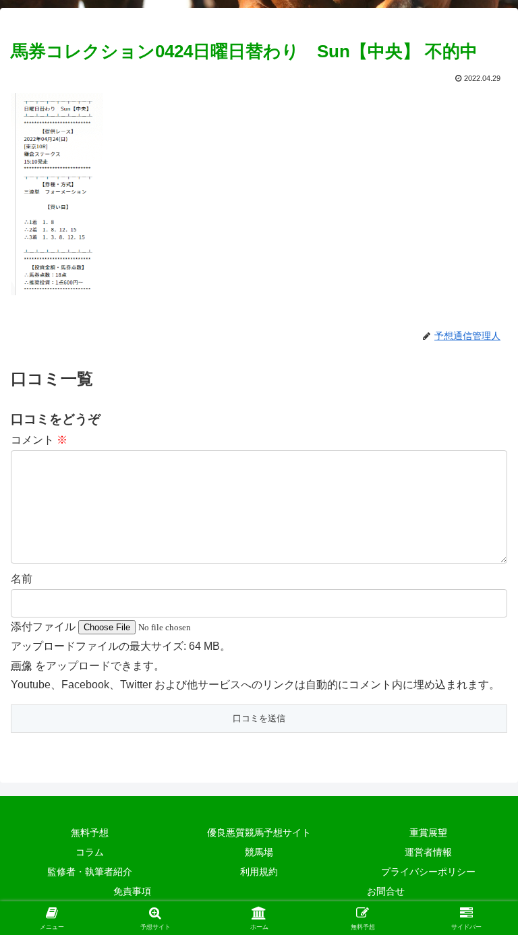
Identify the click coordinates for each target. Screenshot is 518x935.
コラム (90, 852)
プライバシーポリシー (428, 871)
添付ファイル (44, 626)
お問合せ (386, 891)
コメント (39, 440)
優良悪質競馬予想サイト (259, 832)
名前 (21, 578)
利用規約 (259, 871)
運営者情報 (428, 852)
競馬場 (259, 852)
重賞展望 (428, 832)
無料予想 (90, 832)
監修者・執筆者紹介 (89, 871)
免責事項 (132, 891)
